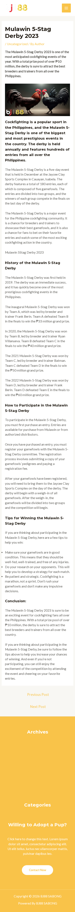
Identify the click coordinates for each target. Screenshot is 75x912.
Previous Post (38, 695)
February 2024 (37, 761)
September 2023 (37, 785)
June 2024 (37, 742)
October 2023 (38, 781)
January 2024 (37, 766)
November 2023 (37, 776)
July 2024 (37, 737)
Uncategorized (17, 44)
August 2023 (37, 790)
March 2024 (37, 756)
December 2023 (37, 771)
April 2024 (37, 752)
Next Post (38, 707)
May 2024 (37, 747)
